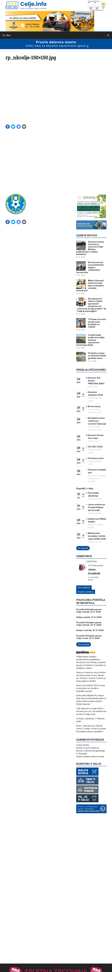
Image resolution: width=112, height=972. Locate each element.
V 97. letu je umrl (95, 565)
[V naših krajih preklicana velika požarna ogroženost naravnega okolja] (81, 338)
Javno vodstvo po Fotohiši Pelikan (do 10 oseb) (96, 507)
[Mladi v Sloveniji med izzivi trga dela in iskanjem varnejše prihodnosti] (81, 284)
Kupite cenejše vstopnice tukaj (90, 756)
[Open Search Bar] (108, 35)
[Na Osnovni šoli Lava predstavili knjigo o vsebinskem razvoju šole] (81, 266)
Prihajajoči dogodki (91, 369)
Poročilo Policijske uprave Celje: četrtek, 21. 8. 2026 (88, 610)
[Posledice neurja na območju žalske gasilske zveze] (81, 356)
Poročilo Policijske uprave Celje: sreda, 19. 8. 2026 (88, 637)
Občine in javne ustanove (87, 748)
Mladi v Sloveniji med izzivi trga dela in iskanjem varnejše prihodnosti (90, 285)
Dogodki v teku (84, 488)
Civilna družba (82, 745)
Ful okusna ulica (96, 458)
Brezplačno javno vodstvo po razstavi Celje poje (97, 421)
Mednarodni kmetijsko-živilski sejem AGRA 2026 (97, 536)
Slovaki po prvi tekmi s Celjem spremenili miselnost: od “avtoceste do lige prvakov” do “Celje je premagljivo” (91, 304)
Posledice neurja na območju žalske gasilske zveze (97, 355)
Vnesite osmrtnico (86, 592)
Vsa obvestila (84, 644)
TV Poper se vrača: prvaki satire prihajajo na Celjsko (97, 323)
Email (24, 126)
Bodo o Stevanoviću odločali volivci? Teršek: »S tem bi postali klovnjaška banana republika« (91, 729)
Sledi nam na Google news (18, 126)
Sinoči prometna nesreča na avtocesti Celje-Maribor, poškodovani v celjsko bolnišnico (90, 248)
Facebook (7, 126)
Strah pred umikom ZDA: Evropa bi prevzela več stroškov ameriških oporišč (90, 688)
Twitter (13, 126)
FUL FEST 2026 (95, 446)
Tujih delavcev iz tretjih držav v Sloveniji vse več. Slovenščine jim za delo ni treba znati (91, 711)
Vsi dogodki (83, 548)
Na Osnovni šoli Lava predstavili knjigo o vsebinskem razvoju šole (90, 267)
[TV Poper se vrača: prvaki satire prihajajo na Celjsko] (81, 323)
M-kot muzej (94, 406)
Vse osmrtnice (84, 587)
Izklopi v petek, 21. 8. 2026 (89, 617)
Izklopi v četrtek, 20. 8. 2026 (90, 630)
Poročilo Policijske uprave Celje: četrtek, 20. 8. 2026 (88, 623)
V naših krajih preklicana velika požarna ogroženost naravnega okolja (90, 340)
